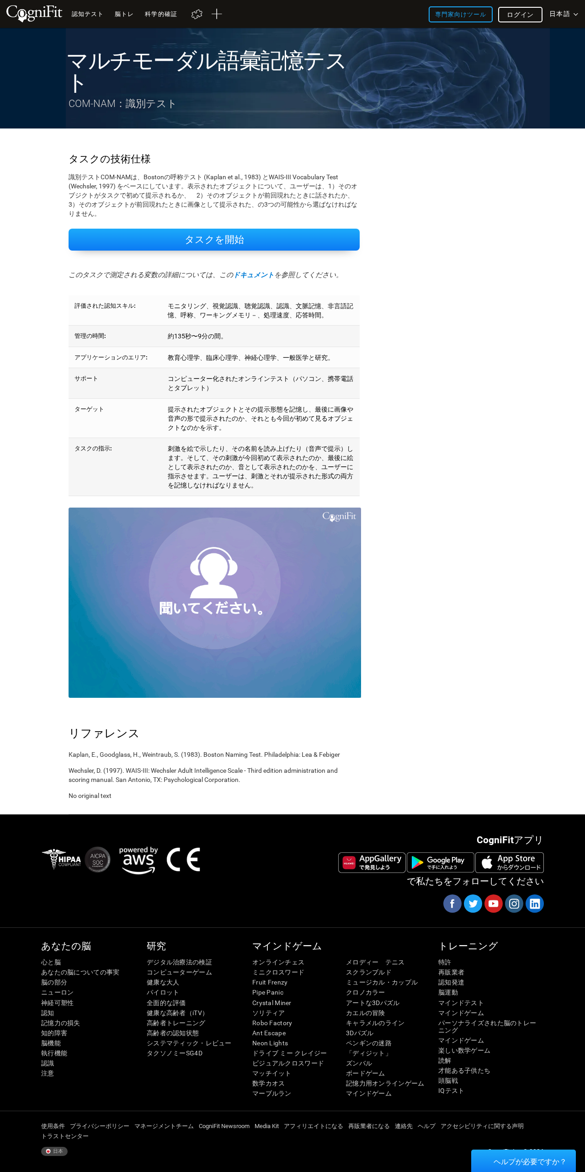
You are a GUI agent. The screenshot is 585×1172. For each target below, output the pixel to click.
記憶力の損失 (60, 1023)
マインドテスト (461, 1002)
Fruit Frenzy (269, 982)
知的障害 (54, 1033)
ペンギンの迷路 (369, 1043)
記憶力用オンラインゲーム (385, 1083)
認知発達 (451, 982)
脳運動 (448, 992)
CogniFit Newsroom (224, 1126)
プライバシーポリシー (99, 1126)
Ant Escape (269, 1033)
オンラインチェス (278, 962)
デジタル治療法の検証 (179, 962)
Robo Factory (272, 1023)
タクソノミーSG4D (174, 1053)
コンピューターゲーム (179, 972)
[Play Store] (440, 862)
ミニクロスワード (278, 972)
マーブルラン (272, 1093)
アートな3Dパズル (373, 1002)
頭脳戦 (448, 1080)
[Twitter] (472, 903)
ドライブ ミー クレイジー (289, 1053)
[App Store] (509, 862)
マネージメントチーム (164, 1126)
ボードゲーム (365, 1073)
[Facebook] (452, 903)
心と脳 (51, 962)
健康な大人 (163, 982)
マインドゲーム (369, 1093)
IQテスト (451, 1090)
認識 (47, 1063)
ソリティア (268, 1013)
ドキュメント (253, 275)
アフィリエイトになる (313, 1126)
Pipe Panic (267, 992)
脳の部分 (54, 982)
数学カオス (268, 1083)
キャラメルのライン (375, 1023)
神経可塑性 (57, 1002)
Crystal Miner (272, 1002)
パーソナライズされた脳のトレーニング (487, 1026)
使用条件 (53, 1126)
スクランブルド (369, 972)
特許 (445, 962)
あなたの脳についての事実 (80, 972)
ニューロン (57, 992)
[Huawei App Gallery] (372, 862)
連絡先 (404, 1126)
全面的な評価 (166, 1002)
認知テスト (88, 14)
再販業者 (451, 972)
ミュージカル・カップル (382, 982)
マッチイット (272, 1073)
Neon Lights (270, 1043)
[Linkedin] (534, 903)
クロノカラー (365, 992)
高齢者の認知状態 (173, 1033)
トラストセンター (65, 1136)
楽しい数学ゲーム (464, 1050)
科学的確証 (161, 14)
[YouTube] (493, 903)
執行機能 (54, 1053)
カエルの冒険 (365, 1013)
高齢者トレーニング (176, 1023)
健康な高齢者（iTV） (177, 1013)
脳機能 (51, 1043)
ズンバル (359, 1063)
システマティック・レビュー (189, 1043)
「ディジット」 (369, 1053)
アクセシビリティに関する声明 (482, 1126)
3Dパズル (359, 1033)
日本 (57, 1151)
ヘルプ (427, 1126)
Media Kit (267, 1126)
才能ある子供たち (464, 1070)
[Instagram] (513, 903)
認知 (47, 1013)
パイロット (163, 992)
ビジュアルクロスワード (288, 1063)
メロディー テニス (375, 962)
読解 (445, 1060)
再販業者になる (369, 1126)
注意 (47, 1073)
